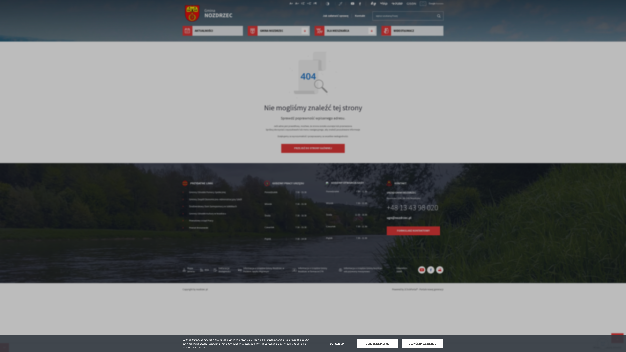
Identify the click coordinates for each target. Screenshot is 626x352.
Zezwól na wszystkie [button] (422, 343)
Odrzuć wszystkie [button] (377, 343)
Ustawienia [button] (337, 343)
